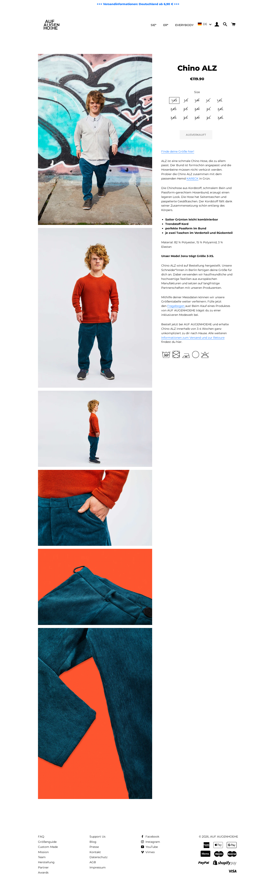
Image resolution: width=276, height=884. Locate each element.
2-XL (220, 109)
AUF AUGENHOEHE (224, 836)
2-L (208, 109)
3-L (208, 117)
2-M (197, 109)
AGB (93, 862)
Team (42, 857)
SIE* (153, 25)
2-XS (173, 109)
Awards (43, 872)
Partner (43, 867)
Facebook (152, 836)
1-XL (219, 100)
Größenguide (47, 842)
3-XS (173, 117)
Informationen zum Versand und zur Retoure (192, 337)
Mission (43, 852)
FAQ (41, 836)
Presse (94, 847)
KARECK (192, 178)
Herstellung (46, 862)
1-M (197, 100)
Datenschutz (98, 857)
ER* (165, 25)
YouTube (151, 847)
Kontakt (95, 852)
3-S (185, 117)
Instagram (152, 842)
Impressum (98, 867)
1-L (208, 100)
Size (197, 92)
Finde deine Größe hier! (177, 151)
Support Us (97, 836)
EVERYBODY (184, 25)
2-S (185, 109)
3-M (197, 117)
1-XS (174, 100)
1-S (186, 100)
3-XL (220, 117)
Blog (93, 842)
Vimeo (150, 852)
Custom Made (48, 847)
